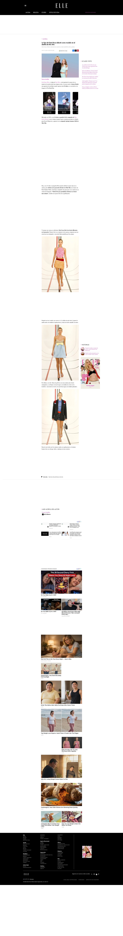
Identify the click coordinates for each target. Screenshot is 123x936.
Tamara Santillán (46, 512)
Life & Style (26, 865)
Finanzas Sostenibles (63, 864)
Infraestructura (62, 846)
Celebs (43, 12)
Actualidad (60, 852)
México (42, 868)
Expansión (43, 852)
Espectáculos (26, 843)
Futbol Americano (44, 844)
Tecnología (43, 858)
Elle (24, 835)
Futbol (42, 842)
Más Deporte (43, 847)
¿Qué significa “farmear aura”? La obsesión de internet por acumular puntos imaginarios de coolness (89, 82)
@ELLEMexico (47, 514)
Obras (41, 859)
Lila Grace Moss (46, 82)
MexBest (25, 853)
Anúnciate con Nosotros (92, 879)
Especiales (60, 856)
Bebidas (25, 856)
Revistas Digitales (90, 12)
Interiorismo (61, 848)
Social (59, 861)
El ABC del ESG (61, 867)
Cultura (25, 851)
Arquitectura (61, 847)
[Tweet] (76, 51)
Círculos (25, 846)
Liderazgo (60, 853)
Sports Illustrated (44, 841)
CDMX (59, 836)
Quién (24, 842)
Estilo (24, 866)
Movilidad (60, 863)
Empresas (42, 853)
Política (42, 866)
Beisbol (42, 843)
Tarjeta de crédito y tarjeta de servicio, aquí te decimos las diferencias (91, 349)
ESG (41, 861)
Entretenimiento (27, 867)
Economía (42, 856)
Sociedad (60, 839)
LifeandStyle (43, 863)
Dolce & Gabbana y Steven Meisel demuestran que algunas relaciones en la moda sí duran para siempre (90, 72)
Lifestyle (42, 848)
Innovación (61, 866)
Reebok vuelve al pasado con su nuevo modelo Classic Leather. (92, 354)
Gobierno (42, 867)
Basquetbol (43, 846)
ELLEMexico (92, 874)
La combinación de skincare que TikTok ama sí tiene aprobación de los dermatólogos (89, 66)
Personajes (26, 858)
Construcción (61, 843)
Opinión (60, 838)
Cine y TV (42, 836)
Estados (60, 837)
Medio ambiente (61, 859)
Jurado (25, 862)
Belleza (35, 12)
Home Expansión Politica (46, 854)
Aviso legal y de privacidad (70, 879)
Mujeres (42, 862)
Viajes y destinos (27, 857)
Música (42, 837)
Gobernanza (61, 862)
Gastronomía (26, 855)
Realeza (25, 845)
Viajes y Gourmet (27, 850)
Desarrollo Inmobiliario (64, 844)
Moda (28, 12)
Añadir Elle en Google (63, 50)
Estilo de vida (54, 12)
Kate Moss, (58, 82)
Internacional (44, 857)
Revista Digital (90, 385)
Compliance (81, 879)
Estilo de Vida (26, 861)
